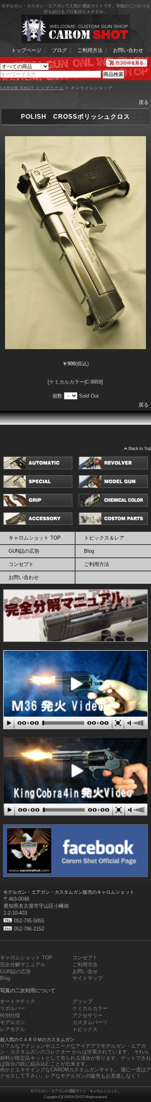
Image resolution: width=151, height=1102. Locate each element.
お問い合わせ (128, 50)
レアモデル (12, 1029)
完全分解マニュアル (22, 964)
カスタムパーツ (90, 1022)
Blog (5, 978)
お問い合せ (85, 971)
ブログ (59, 50)
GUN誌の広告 (24, 551)
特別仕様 (10, 1015)
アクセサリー (87, 1015)
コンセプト (21, 564)
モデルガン (12, 1022)
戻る (144, 102)
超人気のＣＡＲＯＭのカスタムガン (37, 1039)
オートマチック (17, 1001)
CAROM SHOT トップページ (32, 88)
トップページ (26, 50)
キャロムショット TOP (35, 538)
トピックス (85, 1029)
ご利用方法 (90, 50)
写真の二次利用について (27, 990)
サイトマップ (87, 978)
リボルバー (12, 1008)
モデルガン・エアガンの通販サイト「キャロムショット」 (75, 1091)
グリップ (82, 1001)
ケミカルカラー (90, 1008)
